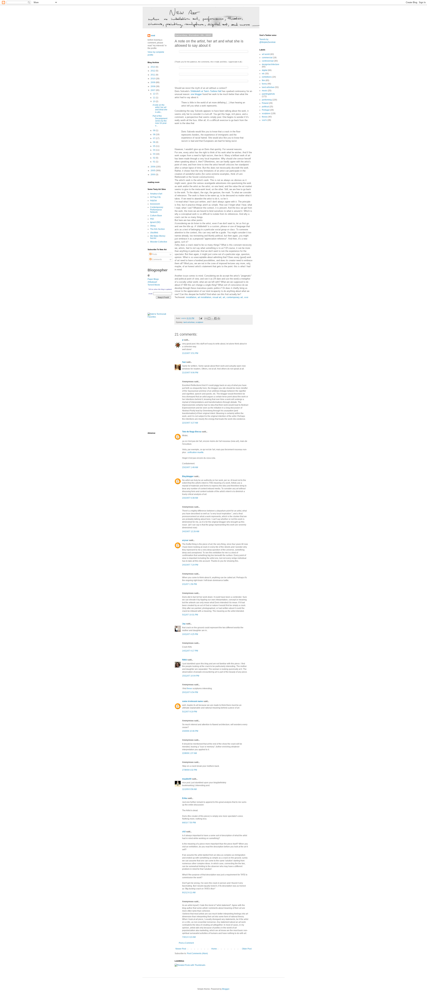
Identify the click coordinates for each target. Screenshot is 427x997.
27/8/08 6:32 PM (189, 770)
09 (154, 130)
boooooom (155, 204)
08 (154, 134)
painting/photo (268, 94)
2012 (153, 71)
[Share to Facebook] (215, 318)
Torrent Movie (154, 285)
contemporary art (235, 297)
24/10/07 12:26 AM (190, 531)
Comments (156, 259)
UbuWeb (154, 232)
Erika (184, 798)
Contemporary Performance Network (156, 209)
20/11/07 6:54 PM (190, 692)
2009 (153, 82)
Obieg (153, 226)
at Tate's (206, 91)
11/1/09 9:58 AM (189, 789)
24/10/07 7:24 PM (190, 565)
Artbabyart (152, 282)
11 (154, 97)
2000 (153, 174)
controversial (268, 61)
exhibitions (267, 77)
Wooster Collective (158, 242)
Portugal (266, 110)
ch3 (184, 831)
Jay (184, 624)
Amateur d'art (156, 194)
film (263, 80)
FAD (152, 219)
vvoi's (264, 120)
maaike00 (186, 779)
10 (154, 101)
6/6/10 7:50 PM (189, 822)
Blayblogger (188, 476)
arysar (185, 540)
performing (267, 100)
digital (264, 70)
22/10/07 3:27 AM (190, 423)
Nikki (184, 660)
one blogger (196, 94)
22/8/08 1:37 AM (189, 753)
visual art (216, 297)
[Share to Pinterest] (218, 318)
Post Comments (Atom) (197, 953)
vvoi (246, 297)
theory (265, 117)
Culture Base (156, 215)
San (184, 362)
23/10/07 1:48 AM (190, 467)
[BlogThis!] (209, 318)
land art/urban (189, 322)
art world (266, 54)
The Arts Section (157, 229)
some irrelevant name (192, 701)
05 (154, 146)
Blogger (225, 989)
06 (154, 142)
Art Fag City (155, 197)
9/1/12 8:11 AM (188, 892)
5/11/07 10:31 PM (190, 615)
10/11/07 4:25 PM (190, 634)
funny (264, 84)
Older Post (247, 949)
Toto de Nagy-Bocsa (191, 432)
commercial (267, 57)
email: (150, 294)
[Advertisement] (158, 376)
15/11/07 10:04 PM (190, 676)
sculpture (199, 322)
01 (154, 162)
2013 (153, 67)
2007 (153, 90)
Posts (154, 254)
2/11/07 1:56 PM (189, 584)
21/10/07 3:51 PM (190, 353)
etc (263, 73)
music (264, 90)
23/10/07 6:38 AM (190, 498)
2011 (153, 75)
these (189, 688)
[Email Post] (200, 318)
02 (154, 158)
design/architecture (270, 64)
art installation (204, 297)
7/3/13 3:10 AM (189, 937)
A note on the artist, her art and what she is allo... (160, 108)
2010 (153, 78)
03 (154, 154)
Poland (265, 103)
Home (214, 949)
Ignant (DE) (155, 222)
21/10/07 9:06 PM (190, 372)
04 (154, 150)
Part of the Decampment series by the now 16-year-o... (160, 121)
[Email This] (206, 318)
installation (191, 297)
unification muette (195, 452)
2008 (153, 86)
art (224, 297)
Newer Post (180, 949)
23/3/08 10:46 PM (190, 731)
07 (154, 138)
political (265, 106)
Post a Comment (186, 943)
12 (154, 94)
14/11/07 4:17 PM (190, 651)
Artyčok (153, 200)
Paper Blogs (153, 279)
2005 (153, 170)
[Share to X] (212, 318)
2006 (153, 167)
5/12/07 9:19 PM (189, 711)
